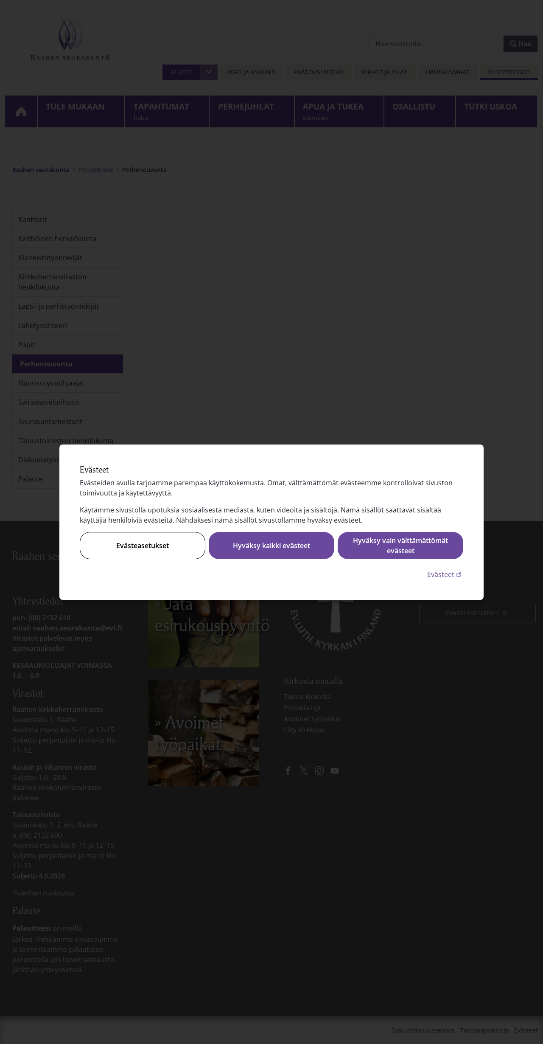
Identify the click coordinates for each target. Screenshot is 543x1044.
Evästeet (445, 574)
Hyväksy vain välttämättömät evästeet (400, 545)
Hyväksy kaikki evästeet (271, 545)
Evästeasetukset (142, 545)
